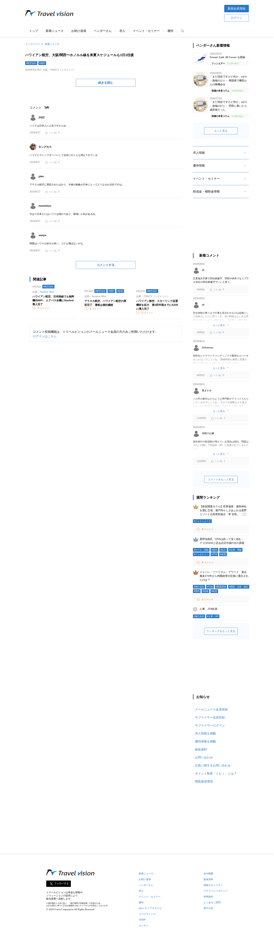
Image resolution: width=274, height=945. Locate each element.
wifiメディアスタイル (150, 908)
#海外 (42, 63)
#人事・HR (212, 616)
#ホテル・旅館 (201, 550)
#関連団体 (221, 586)
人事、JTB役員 (208, 608)
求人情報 (199, 152)
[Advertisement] (148, 12)
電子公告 (208, 908)
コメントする (106, 264)
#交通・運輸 (235, 550)
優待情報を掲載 (205, 741)
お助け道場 (78, 30)
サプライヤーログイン (210, 725)
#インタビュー (201, 554)
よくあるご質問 (212, 902)
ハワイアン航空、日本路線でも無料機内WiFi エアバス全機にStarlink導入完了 (53, 300)
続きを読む (105, 82)
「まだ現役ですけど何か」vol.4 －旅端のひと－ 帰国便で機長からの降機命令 (228, 80)
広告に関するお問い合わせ (213, 765)
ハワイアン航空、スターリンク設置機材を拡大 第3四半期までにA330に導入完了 (157, 304)
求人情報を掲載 (205, 733)
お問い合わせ (204, 757)
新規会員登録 (236, 8)
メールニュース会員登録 (211, 709)
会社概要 (208, 873)
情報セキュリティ (213, 885)
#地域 (205, 591)
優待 (170, 30)
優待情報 (199, 165)
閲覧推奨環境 (204, 781)
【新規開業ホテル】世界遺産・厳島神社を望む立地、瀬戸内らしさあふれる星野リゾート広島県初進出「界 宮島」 (223, 510)
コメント (43, 308)
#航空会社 (31, 63)
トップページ (32, 44)
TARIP (142, 919)
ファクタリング (147, 914)
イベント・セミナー (146, 30)
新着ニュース (55, 30)
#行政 (210, 586)
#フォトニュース (202, 521)
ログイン (236, 17)
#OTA (214, 554)
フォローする (61, 883)
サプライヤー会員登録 (210, 717)
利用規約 (208, 896)
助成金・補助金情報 (206, 191)
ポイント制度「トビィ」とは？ (216, 773)
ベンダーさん (103, 30)
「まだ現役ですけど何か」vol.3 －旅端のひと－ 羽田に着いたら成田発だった (228, 105)
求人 (122, 30)
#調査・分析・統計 (238, 586)
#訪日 (223, 550)
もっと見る (220, 130)
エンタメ (143, 925)
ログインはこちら (45, 336)
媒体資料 (201, 749)
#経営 (120, 291)
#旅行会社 (199, 586)
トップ (33, 30)
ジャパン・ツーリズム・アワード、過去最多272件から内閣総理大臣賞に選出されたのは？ (224, 576)
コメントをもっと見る (221, 479)
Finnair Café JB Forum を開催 (227, 57)
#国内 (214, 550)
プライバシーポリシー (216, 890)
